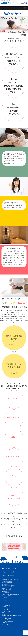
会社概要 (8, 568)
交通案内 (13, 572)
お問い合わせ (15, 568)
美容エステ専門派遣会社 (8, 575)
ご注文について (6, 572)
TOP (3, 568)
